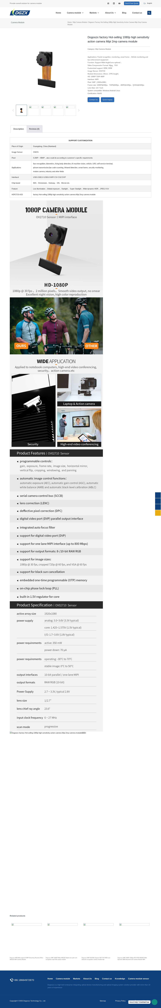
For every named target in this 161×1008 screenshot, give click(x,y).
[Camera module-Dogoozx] (108, 3)
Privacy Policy (120, 1001)
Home (58, 13)
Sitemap (103, 1001)
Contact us (137, 13)
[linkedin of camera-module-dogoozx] (114, 3)
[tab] (18, 129)
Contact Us (93, 100)
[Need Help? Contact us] (154, 1002)
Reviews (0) (34, 129)
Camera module (74, 13)
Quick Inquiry (107, 100)
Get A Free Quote (131, 3)
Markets (93, 13)
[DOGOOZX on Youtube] (119, 3)
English (149, 3)
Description (18, 129)
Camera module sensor (138, 979)
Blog (124, 13)
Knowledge (120, 979)
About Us (109, 13)
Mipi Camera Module (80, 22)
